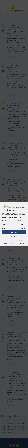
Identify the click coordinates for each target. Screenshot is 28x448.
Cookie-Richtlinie (8, 243)
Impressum (21, 243)
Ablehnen (14, 236)
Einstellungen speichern (14, 240)
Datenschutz (15, 243)
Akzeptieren (14, 232)
